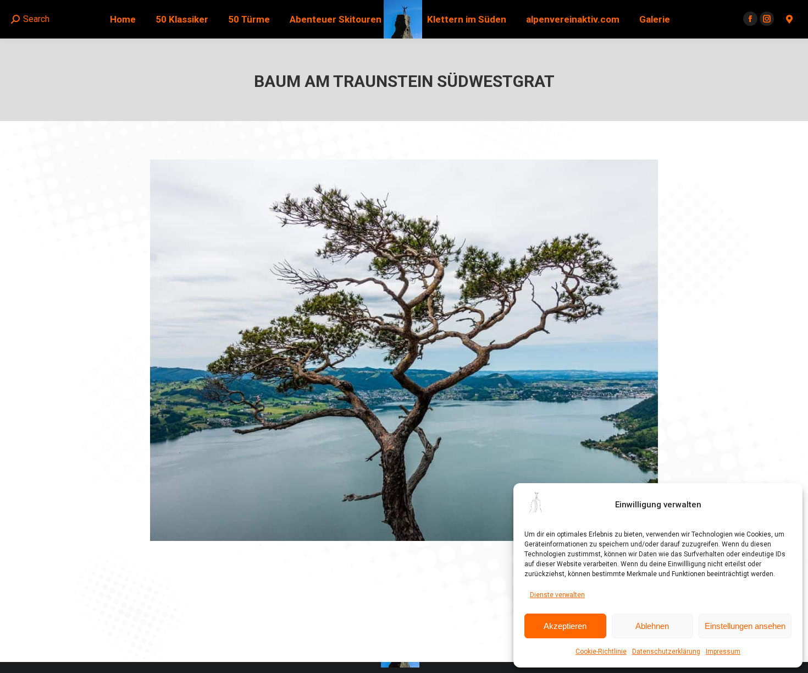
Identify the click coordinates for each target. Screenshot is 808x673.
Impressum (723, 651)
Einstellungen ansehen (745, 626)
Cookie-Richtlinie (601, 651)
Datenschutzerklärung (666, 651)
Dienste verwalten (557, 595)
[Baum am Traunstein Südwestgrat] (404, 350)
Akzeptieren (565, 626)
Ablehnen (652, 626)
